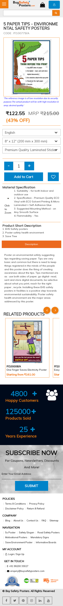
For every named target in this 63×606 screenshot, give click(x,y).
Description (31, 244)
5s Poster (10, 532)
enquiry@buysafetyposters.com (27, 571)
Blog (7, 520)
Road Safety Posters (48, 532)
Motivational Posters (16, 537)
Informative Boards (46, 542)
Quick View (16, 354)
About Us (18, 520)
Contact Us (32, 520)
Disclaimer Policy (14, 508)
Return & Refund (35, 508)
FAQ (44, 520)
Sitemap (54, 520)
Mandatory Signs (40, 537)
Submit (31, 486)
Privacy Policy (36, 503)
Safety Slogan (26, 532)
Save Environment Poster (19, 542)
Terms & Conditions (15, 503)
